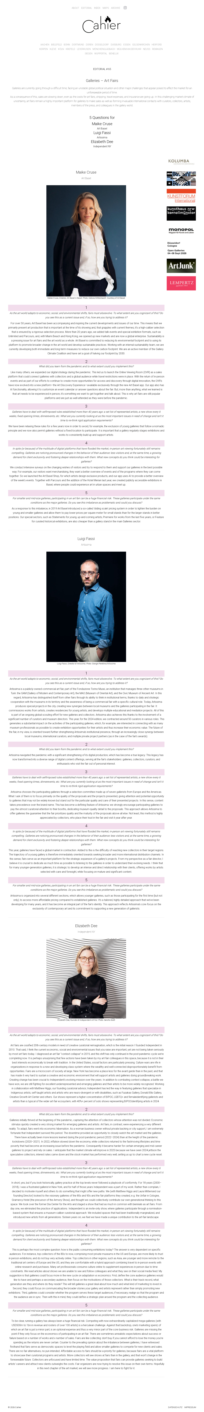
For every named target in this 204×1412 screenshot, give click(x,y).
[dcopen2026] (181, 248)
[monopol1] (181, 231)
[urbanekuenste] (181, 178)
